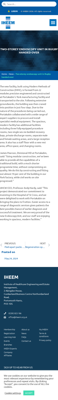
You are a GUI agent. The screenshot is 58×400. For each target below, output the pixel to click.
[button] (52, 22)
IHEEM (11, 277)
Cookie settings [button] (13, 393)
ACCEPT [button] (28, 393)
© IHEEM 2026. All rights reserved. (36, 11)
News (11, 74)
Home (4, 74)
